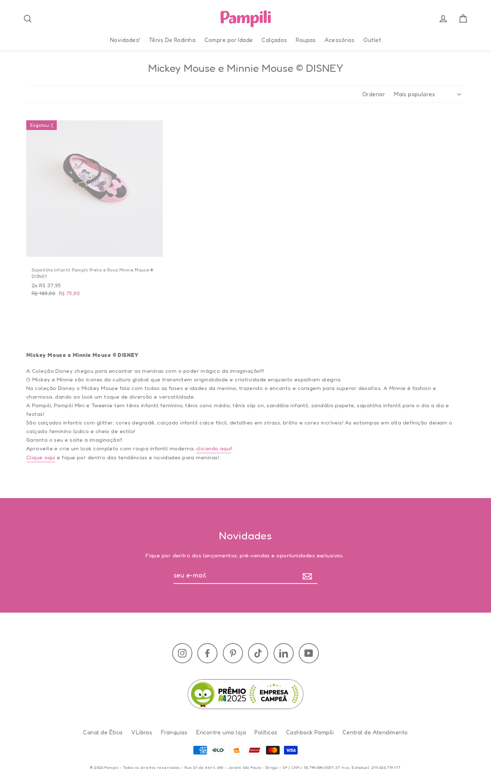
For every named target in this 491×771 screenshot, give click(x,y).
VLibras (141, 732)
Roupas (306, 39)
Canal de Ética (102, 732)
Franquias (174, 732)
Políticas (265, 732)
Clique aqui (40, 457)
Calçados (274, 39)
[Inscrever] (308, 575)
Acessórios (340, 39)
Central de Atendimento (375, 732)
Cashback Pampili (310, 732)
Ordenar (373, 94)
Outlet (372, 39)
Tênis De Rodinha (172, 39)
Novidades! (125, 39)
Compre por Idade (229, 39)
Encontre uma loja (221, 732)
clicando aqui (213, 448)
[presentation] (28, 19)
